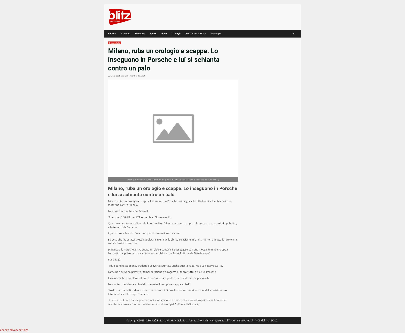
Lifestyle (176, 33)
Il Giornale (192, 304)
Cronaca (125, 33)
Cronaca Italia (114, 43)
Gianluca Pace (117, 75)
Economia (140, 33)
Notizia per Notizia (196, 33)
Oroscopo (215, 33)
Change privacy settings (14, 330)
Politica (112, 33)
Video (164, 33)
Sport (153, 33)
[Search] (293, 34)
